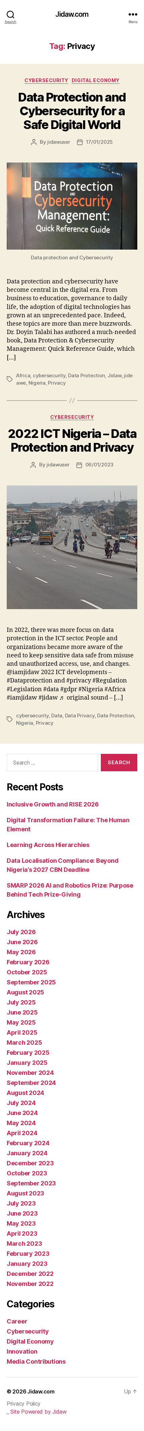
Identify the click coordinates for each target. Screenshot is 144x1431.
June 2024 (22, 1112)
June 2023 (22, 1213)
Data (56, 715)
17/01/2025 (99, 142)
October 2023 (27, 1173)
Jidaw (114, 375)
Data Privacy (80, 715)
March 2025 (24, 1042)
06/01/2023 (99, 464)
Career (17, 1321)
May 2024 (21, 1122)
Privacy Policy (24, 1403)
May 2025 (21, 1022)
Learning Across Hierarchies (48, 844)
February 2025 (28, 1052)
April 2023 (22, 1233)
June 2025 (22, 1012)
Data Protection (86, 375)
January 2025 (27, 1062)
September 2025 (31, 982)
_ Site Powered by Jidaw (37, 1411)
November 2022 (30, 1283)
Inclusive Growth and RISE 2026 (53, 804)
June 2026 (22, 942)
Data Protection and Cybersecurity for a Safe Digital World (72, 111)
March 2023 (24, 1243)
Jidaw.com (71, 14)
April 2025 (22, 1032)
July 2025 (21, 1002)
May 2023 (21, 1223)
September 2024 (31, 1082)
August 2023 (25, 1193)
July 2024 (21, 1102)
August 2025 (25, 992)
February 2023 (28, 1253)
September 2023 (31, 1183)
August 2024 (25, 1092)
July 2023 (21, 1203)
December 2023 (30, 1163)
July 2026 (21, 931)
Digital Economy (96, 80)
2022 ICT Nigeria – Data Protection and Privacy (72, 440)
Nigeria (37, 383)
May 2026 (21, 952)
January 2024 (27, 1153)
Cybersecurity (46, 80)
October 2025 (27, 972)
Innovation (22, 1351)
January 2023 (27, 1263)
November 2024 (30, 1072)
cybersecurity (49, 375)
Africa (23, 375)
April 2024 (22, 1132)
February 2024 (28, 1143)
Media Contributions (36, 1361)
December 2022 (30, 1273)
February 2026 (28, 962)
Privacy (57, 383)
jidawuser (58, 142)
